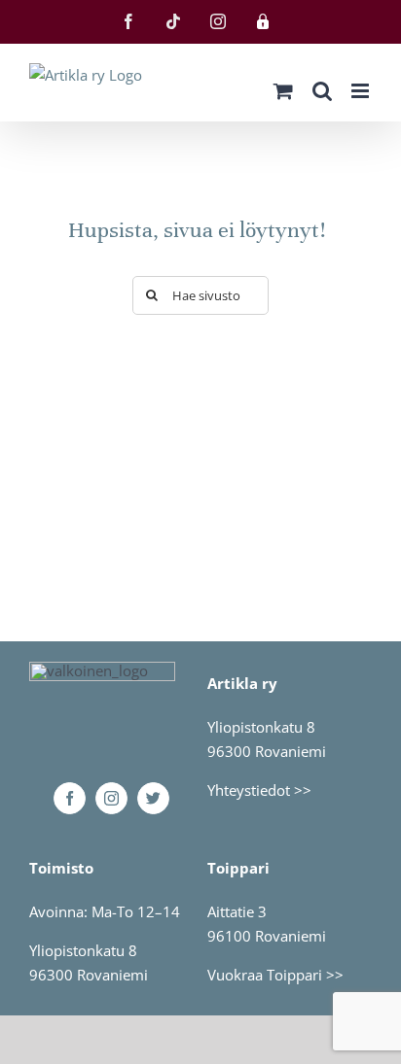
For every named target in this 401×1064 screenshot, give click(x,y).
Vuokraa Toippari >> (275, 974)
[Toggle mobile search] (322, 91)
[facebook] (70, 798)
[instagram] (111, 798)
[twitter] (153, 798)
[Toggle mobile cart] (283, 91)
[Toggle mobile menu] (361, 91)
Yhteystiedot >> (259, 790)
